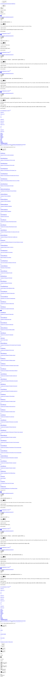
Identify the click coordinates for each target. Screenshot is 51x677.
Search (4, 3)
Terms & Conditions (3, 144)
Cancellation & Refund (15, 144)
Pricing (14, 3)
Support (1, 142)
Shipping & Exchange (22, 144)
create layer (3, 669)
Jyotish (12, 3)
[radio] (1, 657)
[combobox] (3, 645)
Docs (1, 140)
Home (1, 133)
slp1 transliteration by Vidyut (4, 33)
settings (3, 672)
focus (1, 674)
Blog (1, 139)
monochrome (2, 675)
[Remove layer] (1, 664)
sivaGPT (1, 3)
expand (1, 676)
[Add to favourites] (1, 20)
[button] (25, 20)
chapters (3, 149)
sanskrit (2, 24)
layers (3, 651)
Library (6, 3)
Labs (1, 138)
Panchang (9, 3)
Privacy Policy (9, 144)
